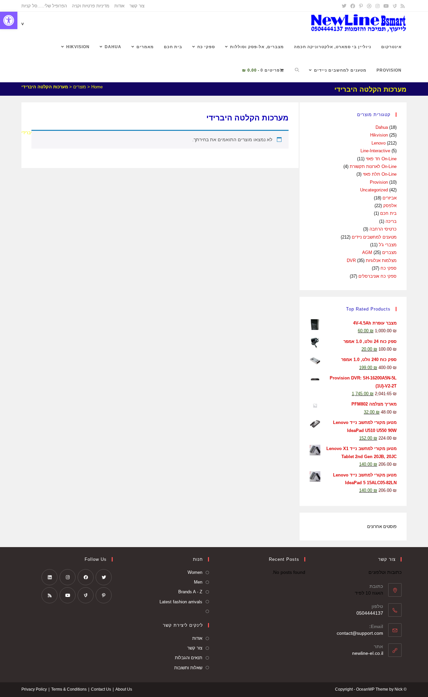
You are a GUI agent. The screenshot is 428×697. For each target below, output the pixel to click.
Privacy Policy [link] (34, 689)
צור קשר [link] (136, 5)
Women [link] (195, 572)
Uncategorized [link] (374, 189)
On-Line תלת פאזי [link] (380, 174)
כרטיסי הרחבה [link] (383, 229)
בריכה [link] (391, 221)
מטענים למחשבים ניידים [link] (374, 237)
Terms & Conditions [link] (69, 689)
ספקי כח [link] (389, 268)
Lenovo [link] (378, 143)
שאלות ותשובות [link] (188, 667)
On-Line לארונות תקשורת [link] (373, 166)
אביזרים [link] (390, 197)
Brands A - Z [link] (190, 591)
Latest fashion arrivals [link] (180, 601)
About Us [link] (123, 689)
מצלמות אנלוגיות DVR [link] (372, 260)
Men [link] (198, 582)
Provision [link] (379, 182)
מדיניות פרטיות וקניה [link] (90, 5)
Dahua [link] (382, 127)
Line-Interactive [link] (375, 150)
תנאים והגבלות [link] (188, 657)
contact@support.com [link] (360, 633)
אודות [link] (119, 5)
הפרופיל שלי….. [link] (52, 5)
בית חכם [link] (388, 213)
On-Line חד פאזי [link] (381, 158)
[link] (8, 20)
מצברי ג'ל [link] (388, 244)
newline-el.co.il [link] (367, 653)
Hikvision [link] (379, 135)
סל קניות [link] (29, 5)
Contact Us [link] (101, 689)
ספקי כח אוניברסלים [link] (377, 276)
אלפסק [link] (390, 205)
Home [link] (97, 86)
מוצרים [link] (79, 86)
